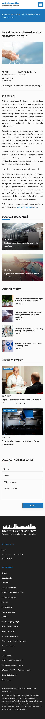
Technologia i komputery (12, 665)
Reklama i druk (8, 631)
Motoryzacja (7, 607)
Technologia (6, 81)
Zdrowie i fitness (9, 675)
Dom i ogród (7, 578)
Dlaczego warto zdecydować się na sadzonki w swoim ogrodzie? (29, 300)
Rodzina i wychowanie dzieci (14, 641)
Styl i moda (6, 656)
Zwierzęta (6, 680)
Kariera (5, 602)
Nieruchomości (8, 612)
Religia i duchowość (10, 636)
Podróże (5, 617)
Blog (4, 550)
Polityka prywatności (12, 554)
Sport (4, 651)
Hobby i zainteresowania (12, 592)
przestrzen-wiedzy (9, 74)
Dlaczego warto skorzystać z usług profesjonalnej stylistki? (29, 330)
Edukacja (5, 583)
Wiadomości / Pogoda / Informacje (16, 670)
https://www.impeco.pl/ (27, 207)
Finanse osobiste (9, 588)
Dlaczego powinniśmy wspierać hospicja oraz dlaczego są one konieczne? (28, 315)
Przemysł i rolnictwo (11, 626)
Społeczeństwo (8, 646)
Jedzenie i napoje (9, 597)
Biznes (4, 573)
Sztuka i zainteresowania (12, 660)
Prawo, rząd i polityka (11, 622)
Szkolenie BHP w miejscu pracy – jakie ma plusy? (28, 345)
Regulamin (7, 559)
